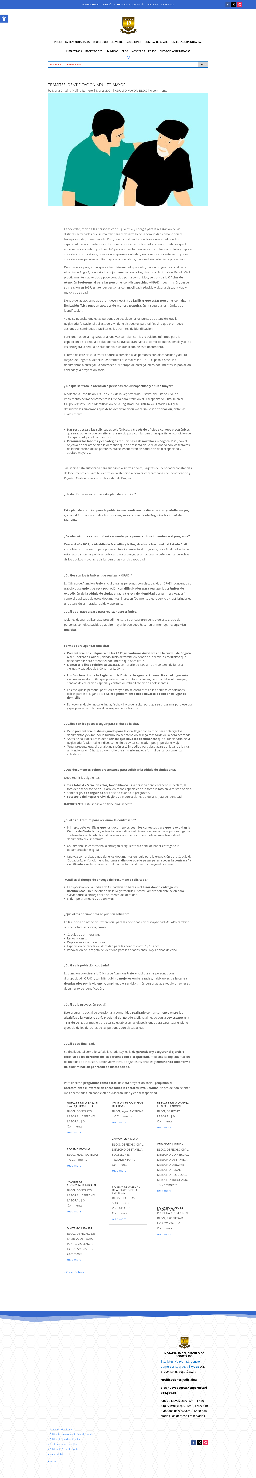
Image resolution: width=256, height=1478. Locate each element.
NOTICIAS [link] (91, 1155)
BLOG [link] (124, 51)
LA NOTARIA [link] (167, 4)
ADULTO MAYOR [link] (126, 91)
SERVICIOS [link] (117, 42)
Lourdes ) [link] (187, 1367)
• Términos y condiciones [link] (60, 1428)
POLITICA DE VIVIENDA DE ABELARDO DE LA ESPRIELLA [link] (126, 1190)
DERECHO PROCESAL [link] (171, 1175)
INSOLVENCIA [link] (74, 51)
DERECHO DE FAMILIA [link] (127, 1149)
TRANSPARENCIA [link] (90, 4)
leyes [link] (79, 1155)
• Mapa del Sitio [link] (56, 1454)
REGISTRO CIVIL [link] (94, 51)
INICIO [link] (58, 42)
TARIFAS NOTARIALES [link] (77, 42)
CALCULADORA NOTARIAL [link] (186, 42)
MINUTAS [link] (112, 51)
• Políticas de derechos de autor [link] (64, 1439)
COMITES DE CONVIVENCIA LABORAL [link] (81, 1184)
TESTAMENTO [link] (121, 1160)
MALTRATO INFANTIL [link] (79, 1228)
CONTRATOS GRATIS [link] (156, 42)
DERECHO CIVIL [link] (132, 1144)
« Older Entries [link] (74, 1272)
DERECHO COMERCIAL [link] (172, 1155)
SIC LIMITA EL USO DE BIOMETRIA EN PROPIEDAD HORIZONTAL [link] (173, 1210)
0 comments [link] (158, 91)
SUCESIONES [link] (134, 42)
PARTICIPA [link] (152, 4)
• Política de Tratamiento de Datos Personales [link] (71, 1433)
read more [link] (74, 1132)
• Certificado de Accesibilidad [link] (62, 1444)
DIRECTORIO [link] (100, 42)
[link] (4, 19)
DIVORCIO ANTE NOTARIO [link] (175, 51)
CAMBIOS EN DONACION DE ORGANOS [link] (127, 1105)
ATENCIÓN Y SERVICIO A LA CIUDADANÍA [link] (123, 4)
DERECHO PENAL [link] (169, 1170)
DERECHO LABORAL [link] (170, 1165)
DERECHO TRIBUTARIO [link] (172, 1180)
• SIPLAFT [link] (53, 1461)
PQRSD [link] (152, 51)
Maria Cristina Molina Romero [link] (72, 91)
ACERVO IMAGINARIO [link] (125, 1139)
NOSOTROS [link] (138, 51)
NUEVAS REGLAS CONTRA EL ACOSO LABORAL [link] (173, 1105)
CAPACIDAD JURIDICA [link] (170, 1144)
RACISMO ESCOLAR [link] (79, 1149)
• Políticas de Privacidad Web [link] (62, 1449)
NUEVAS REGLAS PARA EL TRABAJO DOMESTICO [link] (82, 1105)
